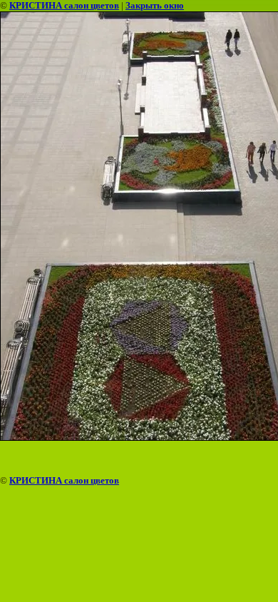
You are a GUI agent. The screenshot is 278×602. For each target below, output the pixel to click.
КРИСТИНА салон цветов (64, 5)
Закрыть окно (154, 5)
